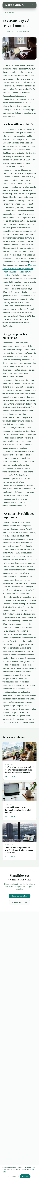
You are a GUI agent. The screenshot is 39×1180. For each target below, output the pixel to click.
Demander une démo (19, 896)
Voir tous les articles (19, 902)
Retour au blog (10, 13)
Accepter (25, 1176)
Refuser (13, 1176)
